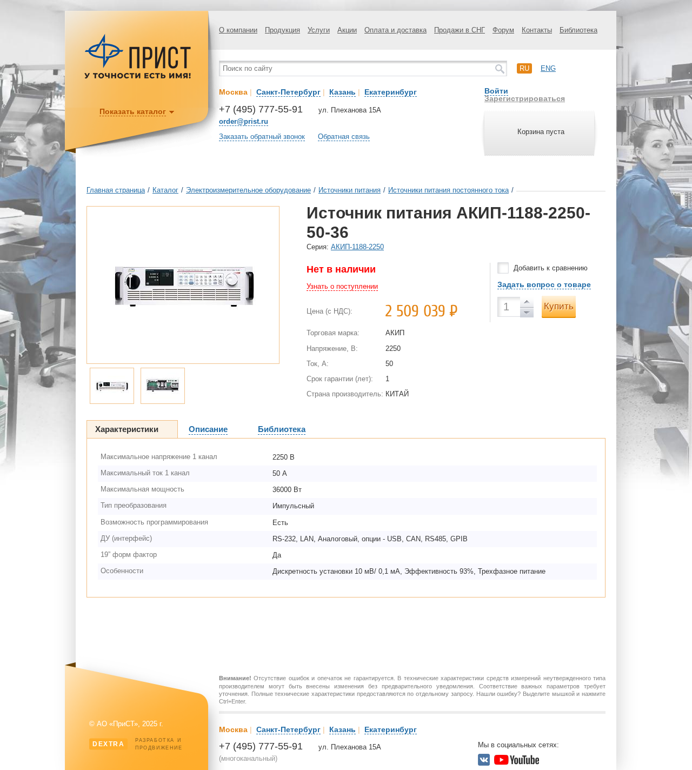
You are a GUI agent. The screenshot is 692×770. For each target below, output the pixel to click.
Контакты (537, 30)
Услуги (319, 30)
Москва (233, 92)
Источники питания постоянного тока (448, 190)
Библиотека (578, 30)
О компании (238, 30)
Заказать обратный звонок (262, 136)
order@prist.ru (243, 121)
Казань (342, 92)
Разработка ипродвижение (137, 744)
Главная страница (115, 190)
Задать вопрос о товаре (544, 284)
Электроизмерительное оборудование (248, 190)
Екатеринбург (390, 92)
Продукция (282, 30)
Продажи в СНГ (459, 30)
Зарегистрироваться (524, 98)
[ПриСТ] (138, 77)
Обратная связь (344, 136)
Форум (503, 30)
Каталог (165, 190)
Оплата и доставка (395, 30)
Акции (347, 30)
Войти (496, 91)
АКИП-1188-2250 (357, 247)
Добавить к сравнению (551, 268)
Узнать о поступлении (342, 286)
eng (548, 68)
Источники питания (349, 190)
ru (524, 68)
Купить (559, 306)
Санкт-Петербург (288, 92)
